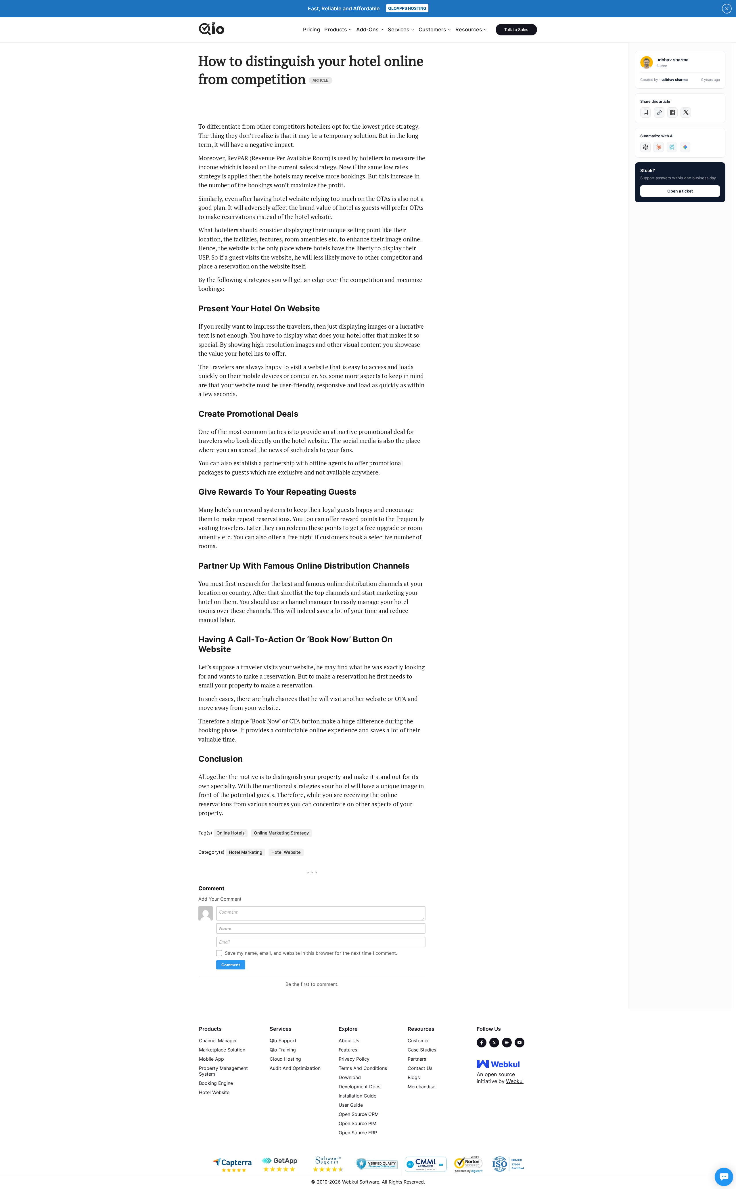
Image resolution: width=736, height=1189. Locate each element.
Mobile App (211, 1059)
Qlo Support (283, 1040)
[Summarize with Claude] (658, 147)
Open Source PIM (357, 1123)
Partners (417, 1059)
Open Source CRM (359, 1114)
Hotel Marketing (245, 852)
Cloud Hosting (285, 1059)
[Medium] (507, 1042)
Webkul (515, 1081)
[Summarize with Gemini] (685, 147)
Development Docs (359, 1086)
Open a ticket (680, 190)
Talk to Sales (516, 29)
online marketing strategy (281, 833)
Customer (418, 1040)
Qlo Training (283, 1050)
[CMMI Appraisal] (425, 1164)
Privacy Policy (354, 1059)
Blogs (414, 1077)
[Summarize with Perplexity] (672, 147)
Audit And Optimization (295, 1068)
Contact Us (420, 1068)
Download (350, 1077)
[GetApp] (280, 1164)
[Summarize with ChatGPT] (645, 147)
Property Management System (223, 1071)
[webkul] (498, 1064)
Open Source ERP (358, 1132)
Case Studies (422, 1050)
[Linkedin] (519, 1042)
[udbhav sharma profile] (646, 62)
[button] (645, 112)
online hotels (230, 833)
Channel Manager (218, 1040)
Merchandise (421, 1086)
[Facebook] (481, 1042)
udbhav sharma (675, 79)
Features (348, 1050)
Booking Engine (216, 1083)
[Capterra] (232, 1164)
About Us (349, 1040)
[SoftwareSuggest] (328, 1164)
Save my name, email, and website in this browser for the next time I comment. (311, 953)
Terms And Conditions (363, 1068)
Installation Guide (357, 1096)
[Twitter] (494, 1042)
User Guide (351, 1105)
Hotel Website (286, 852)
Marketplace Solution (222, 1050)
